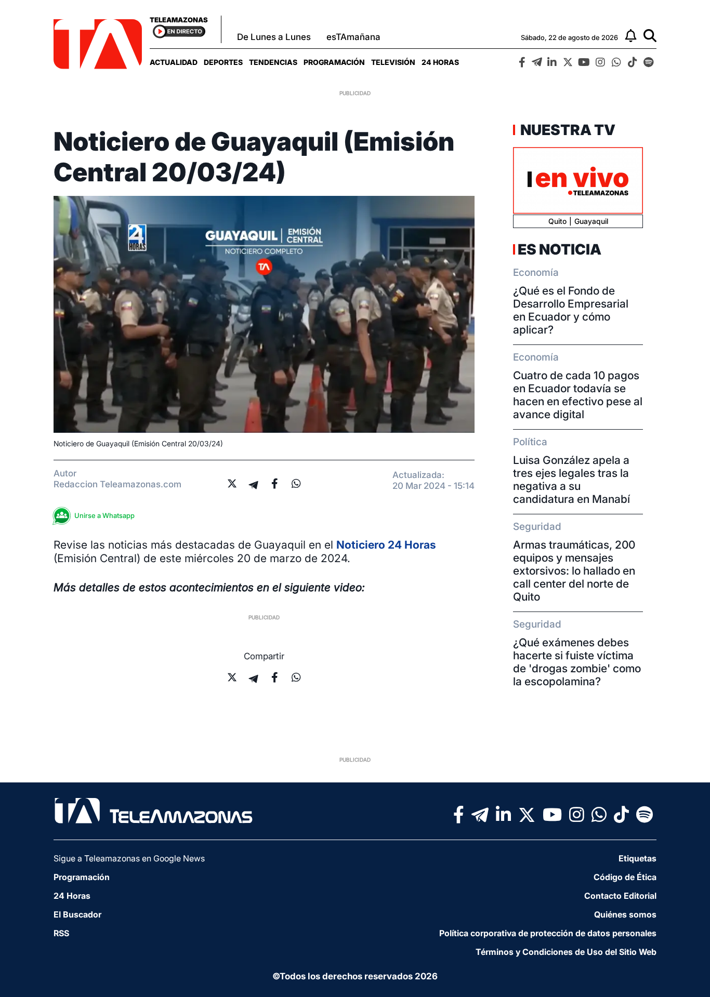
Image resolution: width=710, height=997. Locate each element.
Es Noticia (559, 249)
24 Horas (440, 62)
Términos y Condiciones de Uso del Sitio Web (566, 952)
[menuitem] (174, 62)
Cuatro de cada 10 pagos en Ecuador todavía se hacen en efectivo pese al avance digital (577, 395)
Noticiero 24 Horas (386, 544)
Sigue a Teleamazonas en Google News (129, 858)
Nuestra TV (566, 130)
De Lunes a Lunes (274, 37)
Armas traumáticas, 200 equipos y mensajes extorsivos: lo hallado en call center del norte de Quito (574, 570)
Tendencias (273, 62)
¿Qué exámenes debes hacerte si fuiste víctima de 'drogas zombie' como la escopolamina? (577, 662)
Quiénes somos (625, 914)
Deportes (223, 62)
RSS (61, 933)
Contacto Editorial (620, 895)
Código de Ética (625, 877)
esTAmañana (353, 37)
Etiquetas (637, 858)
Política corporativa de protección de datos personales (547, 933)
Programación (334, 62)
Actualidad (174, 62)
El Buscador (77, 914)
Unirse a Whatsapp (104, 515)
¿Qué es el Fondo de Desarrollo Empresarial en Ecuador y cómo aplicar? (570, 310)
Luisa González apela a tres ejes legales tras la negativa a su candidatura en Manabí (571, 480)
